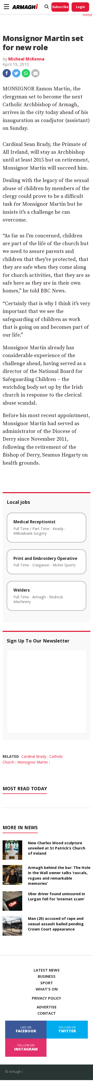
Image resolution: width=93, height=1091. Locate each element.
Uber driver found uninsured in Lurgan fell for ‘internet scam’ (56, 896)
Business (47, 976)
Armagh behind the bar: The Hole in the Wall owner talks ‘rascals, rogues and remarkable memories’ (59, 875)
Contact (46, 1013)
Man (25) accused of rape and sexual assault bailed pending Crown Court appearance (56, 923)
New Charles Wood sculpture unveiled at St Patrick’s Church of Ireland (56, 848)
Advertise (47, 1007)
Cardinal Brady (33, 756)
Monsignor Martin (32, 762)
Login (80, 7)
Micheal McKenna (26, 59)
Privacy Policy (46, 998)
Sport (46, 983)
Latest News (47, 970)
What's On (47, 989)
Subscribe (60, 7)
